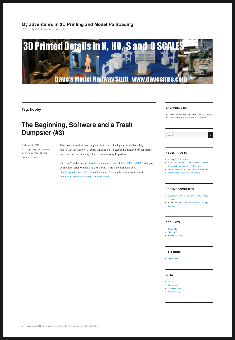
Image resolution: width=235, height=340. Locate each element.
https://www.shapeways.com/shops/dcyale (187, 117)
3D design (26, 149)
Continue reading (101, 176)
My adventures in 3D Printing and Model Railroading (77, 24)
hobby (46, 149)
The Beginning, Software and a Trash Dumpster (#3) (77, 128)
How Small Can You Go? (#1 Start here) (185, 165)
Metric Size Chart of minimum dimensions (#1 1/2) (190, 169)
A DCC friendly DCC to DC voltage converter (188, 162)
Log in (171, 281)
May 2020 (172, 232)
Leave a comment (30, 157)
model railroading (29, 152)
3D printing (37, 149)
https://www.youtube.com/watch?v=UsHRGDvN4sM (115, 163)
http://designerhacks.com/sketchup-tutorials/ (82, 172)
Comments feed (174, 288)
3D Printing (173, 258)
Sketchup (80, 149)
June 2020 (172, 228)
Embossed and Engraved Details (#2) (184, 172)
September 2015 (175, 235)
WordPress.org (174, 291)
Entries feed (173, 285)
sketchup (43, 152)
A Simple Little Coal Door (179, 159)
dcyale (171, 195)
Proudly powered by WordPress (84, 325)
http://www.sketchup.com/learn (75, 176)
